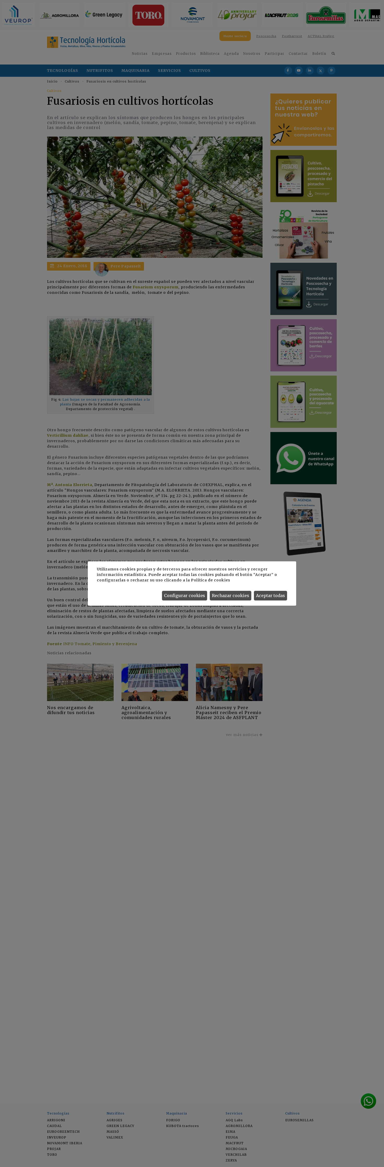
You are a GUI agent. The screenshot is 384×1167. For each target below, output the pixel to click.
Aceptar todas (270, 595)
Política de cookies (210, 580)
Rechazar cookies (230, 595)
